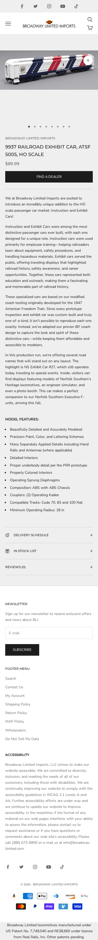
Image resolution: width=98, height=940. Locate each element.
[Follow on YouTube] (62, 6)
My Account (15, 695)
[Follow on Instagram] (49, 6)
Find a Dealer (49, 176)
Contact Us (14, 687)
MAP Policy (14, 721)
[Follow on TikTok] (76, 6)
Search (10, 678)
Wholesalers (15, 730)
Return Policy (16, 712)
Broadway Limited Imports (30, 138)
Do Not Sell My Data (22, 738)
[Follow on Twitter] (35, 6)
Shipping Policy (17, 704)
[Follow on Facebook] (22, 6)
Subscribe (22, 649)
